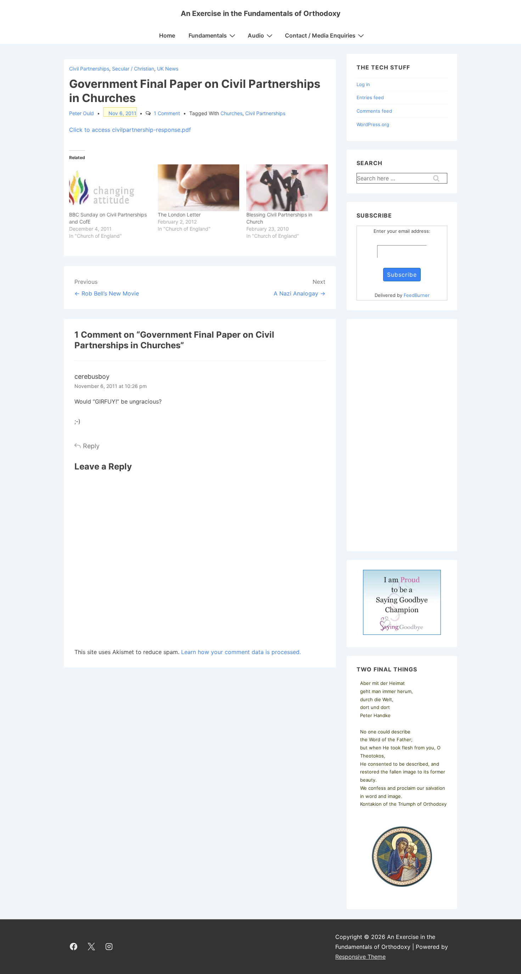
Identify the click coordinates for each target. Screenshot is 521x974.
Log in (363, 84)
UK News (167, 69)
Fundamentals (208, 35)
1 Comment (167, 113)
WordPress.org (373, 124)
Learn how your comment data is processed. (241, 651)
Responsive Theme (360, 956)
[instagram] (109, 946)
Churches (231, 113)
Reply (91, 446)
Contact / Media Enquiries (320, 35)
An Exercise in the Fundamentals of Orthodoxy (261, 13)
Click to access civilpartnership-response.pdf (130, 129)
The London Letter (179, 215)
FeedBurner (417, 295)
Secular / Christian (133, 69)
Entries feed (370, 97)
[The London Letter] (198, 187)
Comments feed (374, 111)
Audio (256, 35)
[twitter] (91, 946)
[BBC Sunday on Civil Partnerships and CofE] (110, 187)
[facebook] (73, 946)
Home (167, 35)
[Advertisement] (402, 435)
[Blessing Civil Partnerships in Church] (287, 187)
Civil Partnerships (89, 69)
